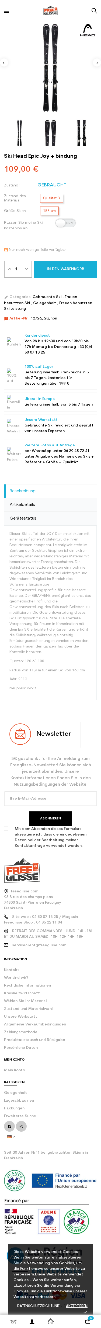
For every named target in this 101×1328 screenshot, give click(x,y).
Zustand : (12, 185)
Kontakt (11, 970)
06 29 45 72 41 (76, 451)
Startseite (50, 1321)
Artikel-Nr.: (17, 319)
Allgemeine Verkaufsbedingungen (35, 1024)
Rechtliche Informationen (27, 986)
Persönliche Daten (21, 1048)
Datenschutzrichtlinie (38, 1306)
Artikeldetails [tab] (22, 505)
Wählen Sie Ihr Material (25, 1001)
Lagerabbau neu (19, 1101)
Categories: (18, 297)
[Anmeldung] (32, 1321)
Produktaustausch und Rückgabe (34, 1040)
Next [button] (97, 62)
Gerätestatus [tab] (23, 518)
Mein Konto (14, 1070)
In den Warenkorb (65, 269)
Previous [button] (4, 62)
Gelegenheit (45, 303)
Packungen (14, 1108)
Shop (13, 1321)
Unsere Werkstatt (20, 1017)
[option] (50, 67)
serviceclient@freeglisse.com (39, 945)
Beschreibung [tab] (23, 491)
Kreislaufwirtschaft (22, 993)
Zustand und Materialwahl (28, 1009)
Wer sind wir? (16, 978)
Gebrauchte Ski (47, 297)
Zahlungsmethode (20, 1032)
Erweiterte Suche (20, 1116)
